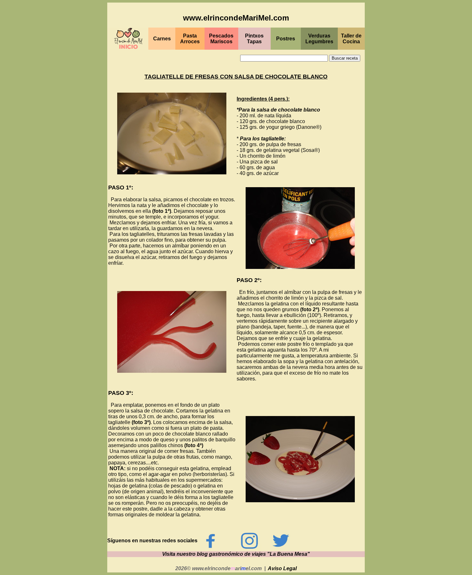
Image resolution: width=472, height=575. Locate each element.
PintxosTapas (254, 38)
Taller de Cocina (351, 38)
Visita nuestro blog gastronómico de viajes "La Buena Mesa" (236, 554)
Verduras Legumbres (319, 38)
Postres (285, 38)
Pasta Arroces (190, 38)
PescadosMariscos (221, 38)
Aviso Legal (282, 568)
